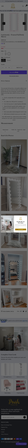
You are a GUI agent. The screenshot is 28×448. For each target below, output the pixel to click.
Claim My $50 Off (20, 229)
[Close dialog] (26, 216)
